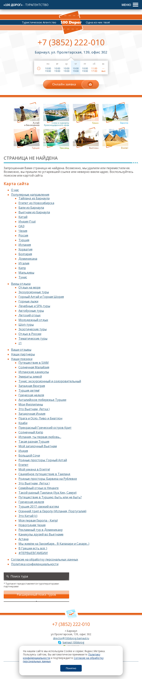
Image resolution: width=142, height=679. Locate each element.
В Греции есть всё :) (32, 548)
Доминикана (27, 259)
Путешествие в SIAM (33, 363)
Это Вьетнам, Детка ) (34, 409)
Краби (22, 423)
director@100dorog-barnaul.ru (71, 638)
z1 (20, 343)
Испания (24, 245)
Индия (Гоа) (27, 221)
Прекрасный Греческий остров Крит (45, 428)
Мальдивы (26, 273)
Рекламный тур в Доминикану (40, 530)
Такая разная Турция (33, 441)
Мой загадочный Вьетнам (37, 446)
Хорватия (25, 249)
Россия (23, 235)
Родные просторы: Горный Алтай (42, 460)
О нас (15, 190)
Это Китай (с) (27, 516)
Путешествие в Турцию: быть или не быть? (50, 497)
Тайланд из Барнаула (34, 198)
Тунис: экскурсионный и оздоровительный (49, 381)
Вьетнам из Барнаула (34, 212)
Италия (23, 263)
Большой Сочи (29, 455)
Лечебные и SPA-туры (34, 306)
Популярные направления (30, 195)
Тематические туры (32, 338)
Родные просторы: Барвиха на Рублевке (47, 479)
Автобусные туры (31, 311)
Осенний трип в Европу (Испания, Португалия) (52, 511)
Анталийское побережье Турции (42, 400)
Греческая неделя (31, 395)
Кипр (22, 268)
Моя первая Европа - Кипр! (38, 520)
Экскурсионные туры (33, 292)
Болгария (25, 254)
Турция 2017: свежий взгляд (38, 506)
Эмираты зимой (30, 376)
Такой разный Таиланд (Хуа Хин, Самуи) (47, 493)
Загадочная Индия (31, 414)
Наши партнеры (23, 354)
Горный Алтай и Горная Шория (41, 297)
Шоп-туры (26, 325)
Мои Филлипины (30, 404)
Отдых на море (29, 287)
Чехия (22, 231)
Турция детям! (28, 390)
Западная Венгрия (31, 386)
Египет (23, 465)
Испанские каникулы (33, 372)
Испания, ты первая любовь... (39, 437)
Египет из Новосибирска (36, 203)
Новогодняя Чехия (31, 525)
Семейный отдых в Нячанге (38, 488)
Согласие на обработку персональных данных (44, 559)
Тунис (22, 277)
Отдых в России (29, 334)
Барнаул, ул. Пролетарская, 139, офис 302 (71, 52)
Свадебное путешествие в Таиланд (44, 474)
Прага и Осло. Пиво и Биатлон (40, 418)
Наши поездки (21, 359)
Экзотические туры (32, 329)
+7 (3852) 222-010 (71, 42)
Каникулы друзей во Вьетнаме (40, 534)
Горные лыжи (28, 301)
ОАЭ (21, 226)
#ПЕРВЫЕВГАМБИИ (33, 553)
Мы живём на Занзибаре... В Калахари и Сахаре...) (53, 544)
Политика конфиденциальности (34, 564)
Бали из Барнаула (31, 208)
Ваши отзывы (21, 350)
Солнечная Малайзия (33, 367)
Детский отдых (29, 315)
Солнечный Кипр (30, 432)
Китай (22, 217)
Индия (23, 451)
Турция (23, 240)
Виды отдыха (21, 284)
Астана (23, 539)
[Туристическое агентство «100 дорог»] (71, 22)
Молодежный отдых (33, 320)
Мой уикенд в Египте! (34, 469)
